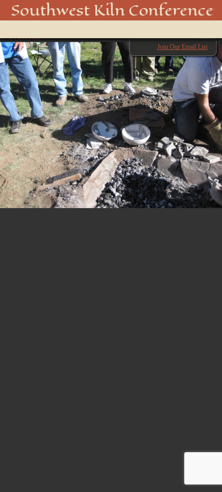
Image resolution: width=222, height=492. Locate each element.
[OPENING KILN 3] (111, 119)
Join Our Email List (182, 47)
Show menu (23, 29)
